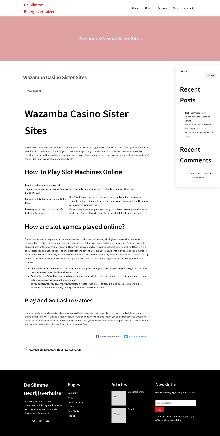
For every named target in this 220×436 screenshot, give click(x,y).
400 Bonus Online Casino (195, 112)
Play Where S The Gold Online (198, 124)
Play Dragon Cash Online (195, 128)
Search (183, 70)
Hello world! (199, 177)
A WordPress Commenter (202, 173)
